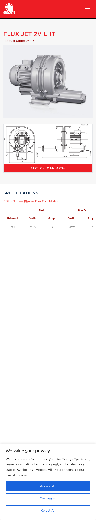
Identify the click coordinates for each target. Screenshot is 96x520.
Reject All (48, 510)
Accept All (48, 486)
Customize (48, 498)
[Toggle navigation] (87, 9)
